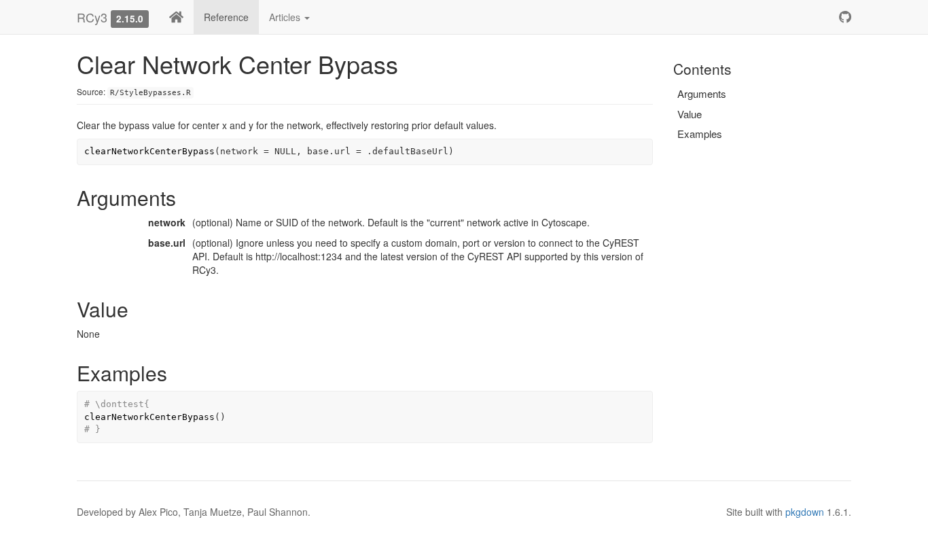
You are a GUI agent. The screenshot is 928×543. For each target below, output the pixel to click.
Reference (226, 17)
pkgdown (804, 512)
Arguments (701, 93)
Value (689, 114)
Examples (699, 133)
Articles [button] (286, 17)
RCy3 (92, 17)
